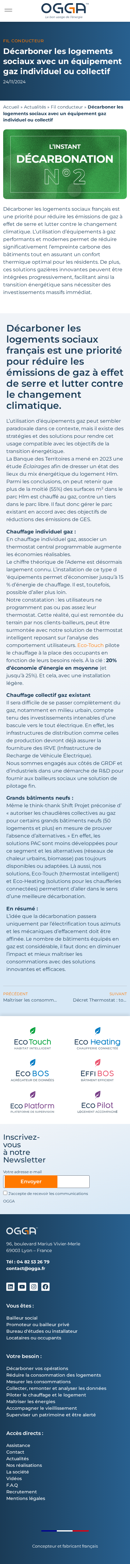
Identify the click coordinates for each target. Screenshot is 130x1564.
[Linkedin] (10, 1287)
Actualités (35, 106)
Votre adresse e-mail (22, 1172)
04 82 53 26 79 (33, 1262)
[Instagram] (34, 1287)
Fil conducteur (23, 40)
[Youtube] (22, 1287)
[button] (8, 10)
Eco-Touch (90, 645)
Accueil (11, 106)
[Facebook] (45, 1287)
